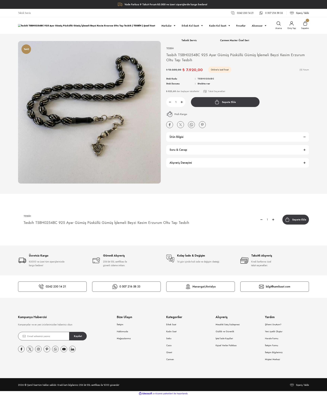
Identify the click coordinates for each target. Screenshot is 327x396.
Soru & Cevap (178, 150)
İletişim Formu (271, 345)
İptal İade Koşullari (224, 338)
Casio (169, 345)
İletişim (120, 324)
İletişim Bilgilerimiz (274, 352)
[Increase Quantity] (183, 102)
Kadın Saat (171, 331)
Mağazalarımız (124, 338)
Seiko (168, 338)
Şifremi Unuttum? (273, 324)
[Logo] (86, 25)
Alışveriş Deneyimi (181, 163)
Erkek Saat (171, 324)
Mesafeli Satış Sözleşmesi (228, 324)
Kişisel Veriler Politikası (226, 345)
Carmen (170, 359)
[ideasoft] (145, 393)
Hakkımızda (122, 331)
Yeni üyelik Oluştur (273, 331)
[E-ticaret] (163, 393)
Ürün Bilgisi (176, 137)
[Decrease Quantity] (168, 102)
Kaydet (78, 336)
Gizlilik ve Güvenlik (225, 331)
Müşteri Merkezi (272, 359)
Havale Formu (271, 338)
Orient (169, 352)
